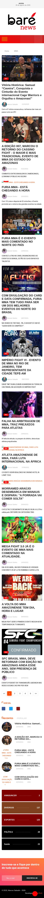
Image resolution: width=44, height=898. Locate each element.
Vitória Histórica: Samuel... (28, 723)
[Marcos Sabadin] (22, 21)
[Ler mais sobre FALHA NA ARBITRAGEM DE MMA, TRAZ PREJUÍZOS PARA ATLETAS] (22, 404)
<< (4, 693)
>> (36, 693)
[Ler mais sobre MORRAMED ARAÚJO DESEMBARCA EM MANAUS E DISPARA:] (22, 482)
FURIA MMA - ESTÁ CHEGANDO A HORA (25, 751)
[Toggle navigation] (4, 39)
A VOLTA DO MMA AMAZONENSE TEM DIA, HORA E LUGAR (18, 607)
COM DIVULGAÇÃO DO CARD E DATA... (26, 778)
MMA (16, 51)
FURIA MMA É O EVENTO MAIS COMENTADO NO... (27, 764)
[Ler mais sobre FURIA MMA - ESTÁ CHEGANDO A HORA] (22, 182)
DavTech (39, 893)
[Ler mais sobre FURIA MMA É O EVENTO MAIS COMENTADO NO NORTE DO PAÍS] (22, 221)
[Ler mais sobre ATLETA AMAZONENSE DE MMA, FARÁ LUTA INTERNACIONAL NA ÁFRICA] (22, 448)
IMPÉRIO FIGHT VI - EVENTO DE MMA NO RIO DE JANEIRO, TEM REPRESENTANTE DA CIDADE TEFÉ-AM (21, 366)
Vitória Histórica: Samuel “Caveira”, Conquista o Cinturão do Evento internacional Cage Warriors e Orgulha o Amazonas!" (22, 91)
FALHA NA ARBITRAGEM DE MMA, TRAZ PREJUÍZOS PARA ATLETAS (21, 424)
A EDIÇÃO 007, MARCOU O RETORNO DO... (28, 738)
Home (7, 51)
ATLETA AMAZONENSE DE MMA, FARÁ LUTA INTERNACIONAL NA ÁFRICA (21, 458)
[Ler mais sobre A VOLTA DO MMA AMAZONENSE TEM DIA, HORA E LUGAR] (22, 587)
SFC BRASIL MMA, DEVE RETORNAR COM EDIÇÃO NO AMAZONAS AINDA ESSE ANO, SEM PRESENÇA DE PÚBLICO (22, 665)
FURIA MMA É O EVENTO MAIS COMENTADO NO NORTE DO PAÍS (19, 241)
